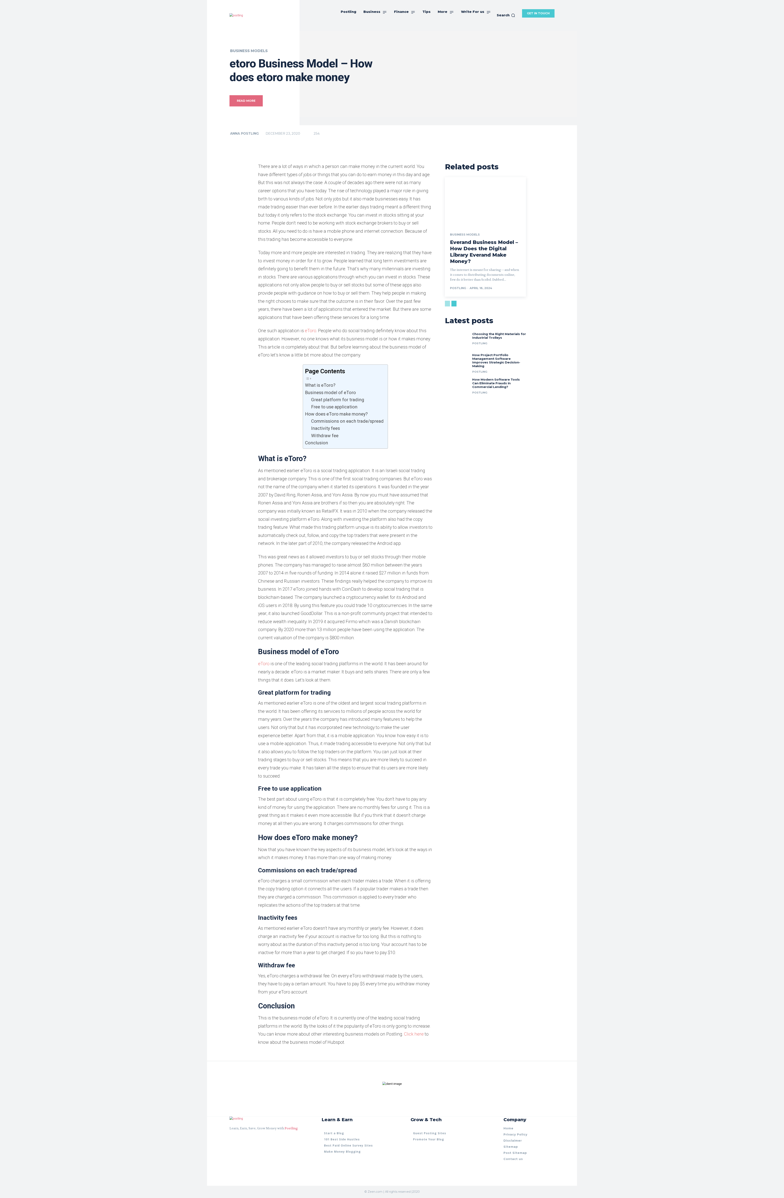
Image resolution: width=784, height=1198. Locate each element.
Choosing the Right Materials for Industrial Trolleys (499, 336)
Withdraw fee (325, 435)
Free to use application (334, 406)
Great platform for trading (337, 399)
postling (458, 288)
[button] (506, 15)
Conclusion (316, 442)
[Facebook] (231, 1138)
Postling (291, 1128)
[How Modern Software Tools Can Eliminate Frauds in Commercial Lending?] (457, 385)
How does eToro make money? (336, 414)
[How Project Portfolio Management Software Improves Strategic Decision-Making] (457, 360)
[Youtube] (245, 1138)
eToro (310, 330)
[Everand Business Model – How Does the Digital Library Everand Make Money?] (485, 201)
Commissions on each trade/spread (347, 421)
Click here (414, 1034)
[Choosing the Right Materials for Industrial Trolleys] (457, 339)
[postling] (236, 15)
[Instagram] (238, 1138)
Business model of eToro (330, 392)
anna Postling (244, 133)
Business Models (249, 51)
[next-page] (454, 303)
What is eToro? (320, 385)
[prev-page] (447, 303)
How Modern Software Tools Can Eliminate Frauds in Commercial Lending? (496, 383)
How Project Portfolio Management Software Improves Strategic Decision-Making (496, 360)
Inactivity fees (325, 428)
